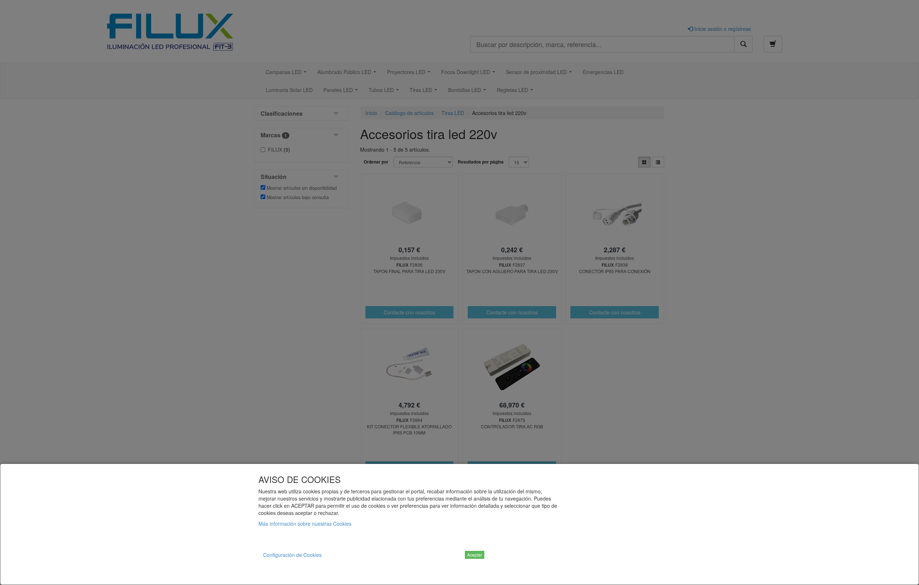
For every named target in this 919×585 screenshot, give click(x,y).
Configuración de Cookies (292, 554)
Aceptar (474, 555)
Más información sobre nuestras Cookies (304, 523)
